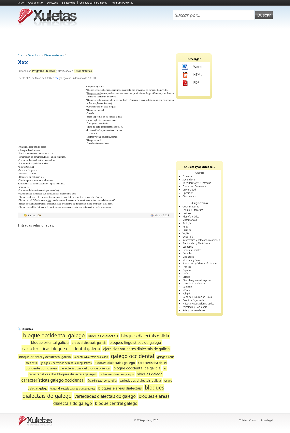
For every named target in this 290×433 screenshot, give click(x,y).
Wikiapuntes (144, 420)
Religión (186, 293)
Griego (186, 276)
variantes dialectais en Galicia (91, 357)
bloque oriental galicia (50, 342)
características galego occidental (53, 380)
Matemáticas (189, 220)
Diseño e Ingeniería (193, 300)
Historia (186, 213)
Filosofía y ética (190, 216)
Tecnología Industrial (193, 283)
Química (187, 230)
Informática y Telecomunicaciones (201, 240)
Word (197, 67)
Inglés (185, 233)
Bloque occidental (95, 90)
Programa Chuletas (122, 2)
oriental (97, 100)
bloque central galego (116, 403)
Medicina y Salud (191, 260)
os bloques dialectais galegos (117, 374)
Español (186, 270)
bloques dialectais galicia (145, 336)
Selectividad (68, 2)
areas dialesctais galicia (89, 342)
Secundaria (188, 179)
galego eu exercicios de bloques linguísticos (66, 363)
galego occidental (132, 356)
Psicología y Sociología (194, 307)
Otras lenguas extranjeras (196, 280)
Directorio (52, 2)
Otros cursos (189, 196)
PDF (196, 82)
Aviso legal (267, 420)
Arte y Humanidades (193, 310)
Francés (186, 266)
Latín (185, 273)
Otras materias (54, 55)
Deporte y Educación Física (197, 297)
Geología (187, 287)
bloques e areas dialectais (120, 388)
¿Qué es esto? (35, 2)
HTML (197, 74)
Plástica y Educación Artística (198, 303)
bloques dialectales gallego (114, 363)
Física (185, 226)
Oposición (187, 193)
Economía (187, 246)
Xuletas (243, 420)
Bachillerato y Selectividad (196, 183)
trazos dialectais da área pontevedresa (72, 388)
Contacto (254, 420)
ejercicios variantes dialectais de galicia (136, 348)
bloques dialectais (103, 335)
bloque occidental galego (54, 335)
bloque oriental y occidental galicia (45, 357)
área (49, 200)
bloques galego (150, 373)
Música (186, 290)
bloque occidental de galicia (136, 367)
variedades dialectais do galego (105, 396)
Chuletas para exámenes (93, 2)
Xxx (23, 62)
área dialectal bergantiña (102, 380)
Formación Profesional (194, 186)
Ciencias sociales (191, 250)
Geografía (188, 236)
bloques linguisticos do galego (135, 342)
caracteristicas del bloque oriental (85, 368)
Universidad (189, 189)
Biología (186, 223)
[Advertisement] (145, 39)
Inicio (21, 2)
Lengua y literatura (192, 210)
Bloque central (94, 93)
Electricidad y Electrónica (196, 243)
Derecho (187, 253)
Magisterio (188, 256)
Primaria (187, 176)
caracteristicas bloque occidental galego (61, 348)
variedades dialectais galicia (140, 380)
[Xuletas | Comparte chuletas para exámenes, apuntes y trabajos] (47, 25)
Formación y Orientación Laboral (200, 263)
